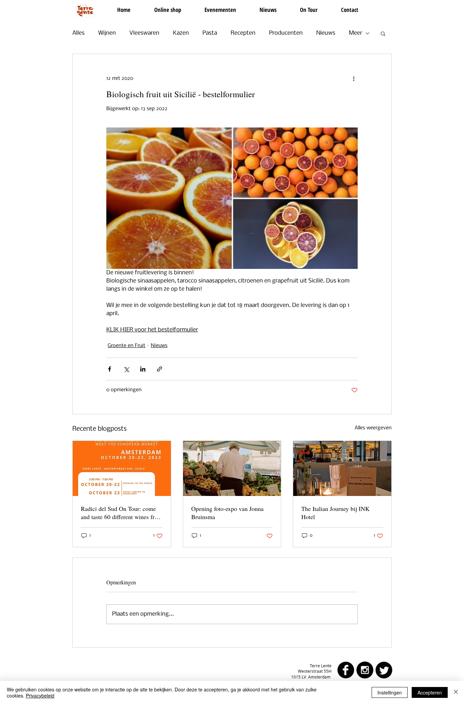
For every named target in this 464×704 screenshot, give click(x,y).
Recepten (243, 33)
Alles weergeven (373, 428)
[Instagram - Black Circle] (364, 670)
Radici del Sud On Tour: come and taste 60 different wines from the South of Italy (121, 512)
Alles (78, 33)
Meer (355, 33)
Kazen (181, 33)
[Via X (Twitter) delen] (126, 369)
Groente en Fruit (126, 345)
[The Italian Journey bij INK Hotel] (342, 468)
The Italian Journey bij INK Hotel (335, 512)
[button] (383, 33)
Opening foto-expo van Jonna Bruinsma (227, 512)
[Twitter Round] (383, 670)
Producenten (286, 33)
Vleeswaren (144, 33)
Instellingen (389, 692)
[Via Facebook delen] (109, 369)
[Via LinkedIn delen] (143, 369)
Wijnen (107, 33)
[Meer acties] (354, 78)
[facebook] (345, 670)
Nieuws (325, 33)
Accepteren (429, 692)
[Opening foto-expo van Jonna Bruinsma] (232, 468)
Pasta (209, 33)
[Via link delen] (159, 369)
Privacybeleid (40, 695)
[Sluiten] (456, 692)
